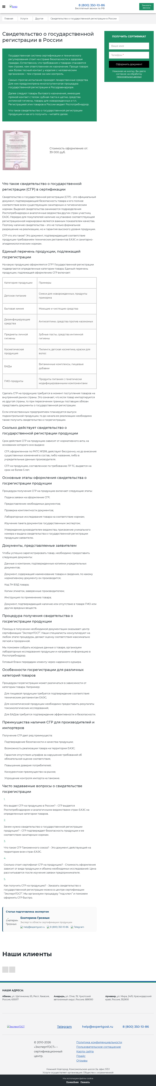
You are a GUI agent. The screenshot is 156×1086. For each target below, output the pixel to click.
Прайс (80, 1056)
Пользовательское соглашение (98, 1047)
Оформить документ (129, 64)
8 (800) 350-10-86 (92, 5)
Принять (85, 1082)
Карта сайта (85, 1051)
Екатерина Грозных (35, 918)
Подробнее (72, 1082)
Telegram (79, 927)
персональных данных (129, 76)
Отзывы (81, 1060)
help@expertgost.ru (34, 927)
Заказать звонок (146, 6)
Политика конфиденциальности (99, 1042)
